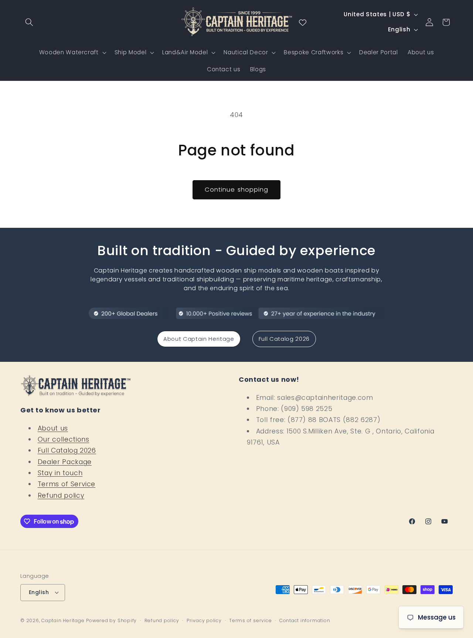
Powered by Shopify (111, 620)
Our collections (63, 439)
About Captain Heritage (198, 339)
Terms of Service (67, 484)
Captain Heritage (62, 620)
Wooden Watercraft (69, 52)
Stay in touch (60, 473)
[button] (29, 22)
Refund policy (61, 495)
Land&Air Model (185, 52)
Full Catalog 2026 (284, 339)
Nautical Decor (246, 52)
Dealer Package (65, 461)
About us (53, 428)
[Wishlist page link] (302, 22)
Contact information (304, 620)
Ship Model (131, 52)
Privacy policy (204, 620)
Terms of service (250, 620)
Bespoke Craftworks (313, 52)
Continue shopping (237, 189)
